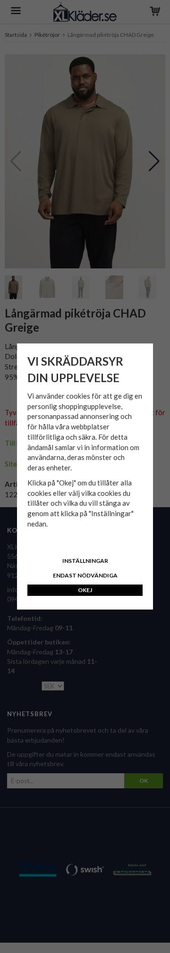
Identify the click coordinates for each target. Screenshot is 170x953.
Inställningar (85, 560)
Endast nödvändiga (85, 575)
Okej (85, 590)
